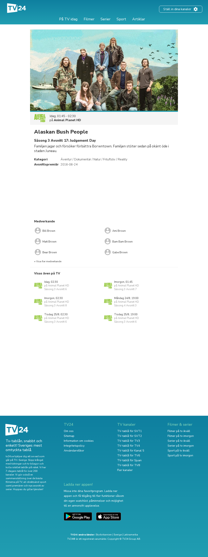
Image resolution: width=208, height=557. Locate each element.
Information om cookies (79, 441)
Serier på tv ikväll (179, 441)
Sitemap (69, 436)
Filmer (89, 19)
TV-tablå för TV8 (128, 465)
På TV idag (68, 19)
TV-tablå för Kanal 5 (130, 451)
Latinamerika (131, 534)
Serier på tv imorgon (181, 446)
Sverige (118, 534)
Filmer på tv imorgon (181, 436)
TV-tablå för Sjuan (129, 460)
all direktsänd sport (34, 482)
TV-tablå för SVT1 (129, 431)
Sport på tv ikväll (179, 451)
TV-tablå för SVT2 (129, 436)
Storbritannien (104, 534)
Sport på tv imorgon (180, 455)
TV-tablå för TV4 (128, 446)
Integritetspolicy (74, 446)
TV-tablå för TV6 (128, 455)
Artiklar (138, 19)
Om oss (69, 431)
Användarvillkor (74, 451)
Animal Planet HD (67, 120)
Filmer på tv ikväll (179, 431)
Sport (121, 19)
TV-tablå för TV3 (128, 441)
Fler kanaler (125, 470)
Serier (105, 19)
